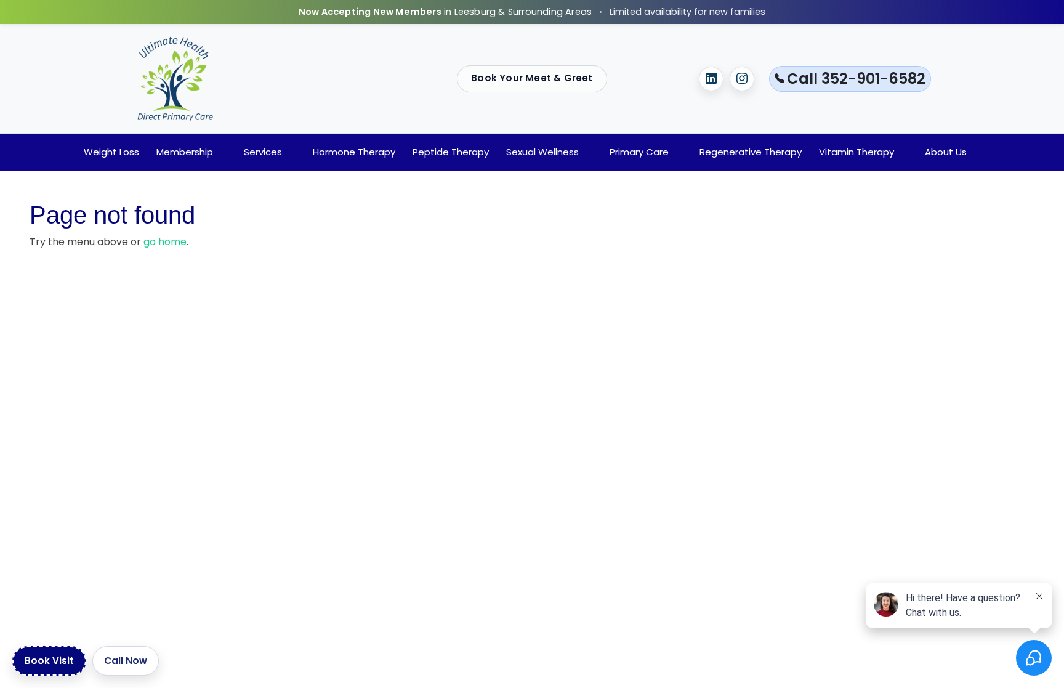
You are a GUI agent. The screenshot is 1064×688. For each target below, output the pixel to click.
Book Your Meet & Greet (531, 77)
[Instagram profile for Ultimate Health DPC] (742, 79)
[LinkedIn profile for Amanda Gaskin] (711, 79)
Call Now (125, 660)
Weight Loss (111, 151)
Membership (184, 151)
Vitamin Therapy (856, 151)
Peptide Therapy (451, 151)
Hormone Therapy (354, 151)
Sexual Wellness (542, 151)
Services (263, 151)
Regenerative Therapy (750, 151)
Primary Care (639, 151)
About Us (946, 151)
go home (165, 242)
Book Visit (49, 660)
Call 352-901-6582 (856, 78)
